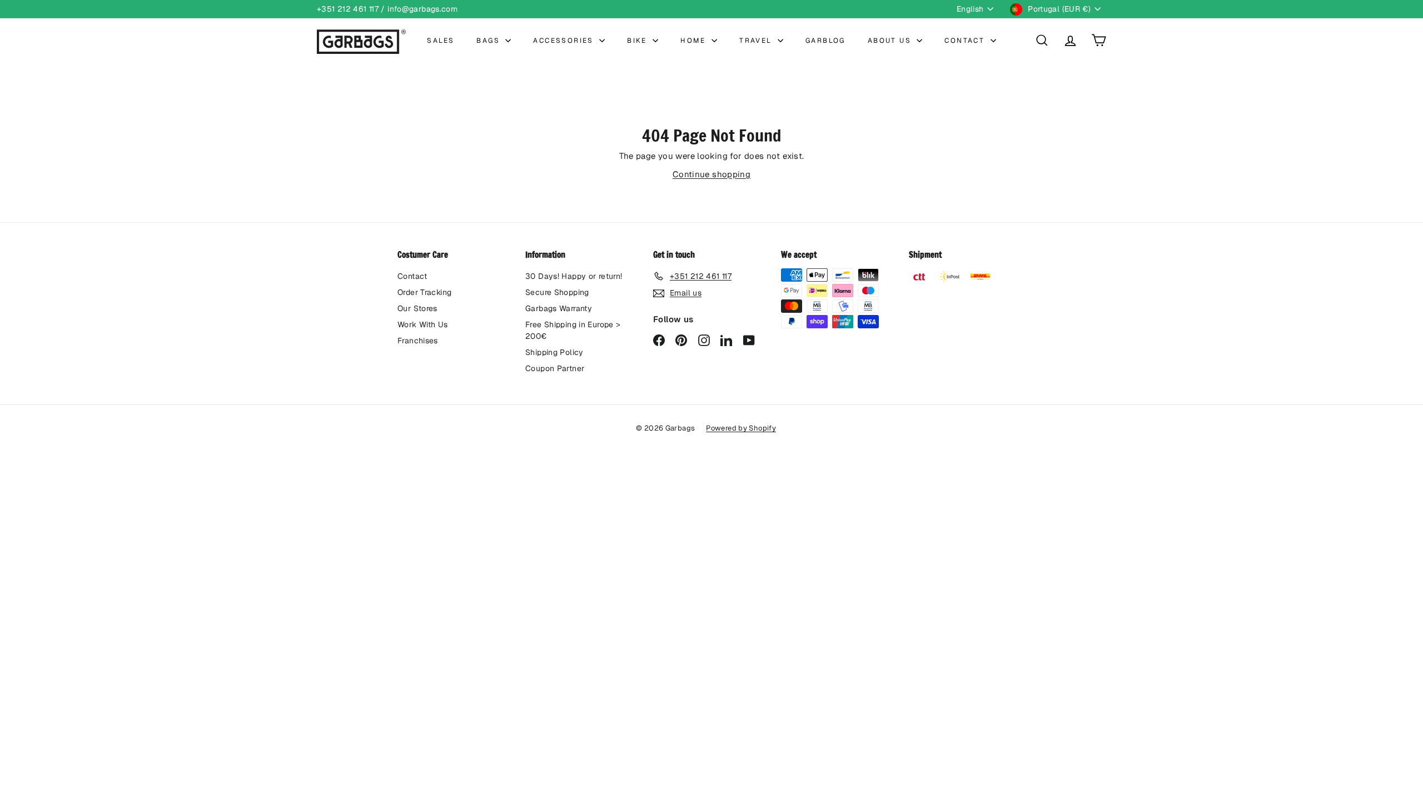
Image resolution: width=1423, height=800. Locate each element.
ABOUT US (891, 40)
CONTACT (965, 40)
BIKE (638, 40)
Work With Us (422, 324)
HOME (694, 40)
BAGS (489, 40)
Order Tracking (424, 292)
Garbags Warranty (558, 308)
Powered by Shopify (741, 428)
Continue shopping (711, 174)
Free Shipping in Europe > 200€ (572, 330)
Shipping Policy (554, 352)
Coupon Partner (554, 368)
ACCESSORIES (564, 40)
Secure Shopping (557, 292)
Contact (412, 276)
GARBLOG (825, 40)
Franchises (417, 341)
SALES (440, 40)
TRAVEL (757, 40)
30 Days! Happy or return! (573, 276)
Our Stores (417, 308)
